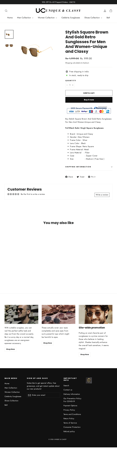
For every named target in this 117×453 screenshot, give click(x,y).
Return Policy (69, 418)
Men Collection (24, 17)
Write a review (102, 194)
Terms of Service (70, 423)
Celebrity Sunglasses (70, 17)
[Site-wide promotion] (95, 314)
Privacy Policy (69, 410)
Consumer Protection (72, 427)
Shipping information (78, 167)
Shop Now (10, 349)
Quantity (70, 81)
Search (66, 385)
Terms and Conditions (72, 414)
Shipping (68, 63)
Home (10, 17)
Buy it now (89, 99)
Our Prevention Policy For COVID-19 (72, 400)
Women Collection (46, 17)
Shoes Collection (92, 17)
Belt (108, 17)
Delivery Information (72, 394)
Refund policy (69, 431)
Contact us (68, 389)
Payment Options (70, 405)
